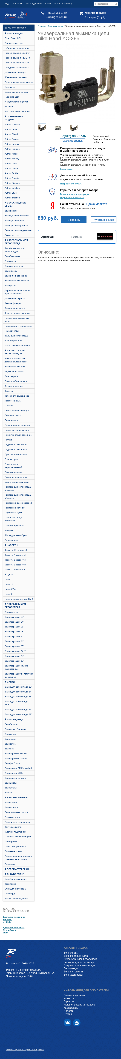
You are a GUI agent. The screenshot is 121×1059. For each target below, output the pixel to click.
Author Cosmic (12, 139)
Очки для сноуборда (15, 888)
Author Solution (12, 188)
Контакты (17, 4)
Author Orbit (11, 163)
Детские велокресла (15, 298)
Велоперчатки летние (16, 758)
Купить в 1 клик (104, 219)
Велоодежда (15, 719)
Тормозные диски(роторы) (18, 503)
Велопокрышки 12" (14, 617)
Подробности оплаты (71, 183)
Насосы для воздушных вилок (17, 319)
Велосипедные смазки (16, 812)
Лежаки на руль (13, 400)
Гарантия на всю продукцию (74, 194)
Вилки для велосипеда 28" (18, 709)
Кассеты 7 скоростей (15, 555)
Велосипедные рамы (15, 366)
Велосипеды (15, 33)
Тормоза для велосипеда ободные (18, 496)
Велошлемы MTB (14, 773)
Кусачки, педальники (15, 831)
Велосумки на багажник (17, 215)
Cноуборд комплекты (15, 879)
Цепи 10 (9, 579)
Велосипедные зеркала (17, 280)
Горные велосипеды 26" (17, 53)
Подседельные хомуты (16, 444)
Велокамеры (11, 612)
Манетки (9, 405)
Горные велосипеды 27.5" (18, 57)
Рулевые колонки (13, 472)
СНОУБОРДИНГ (15, 874)
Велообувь (10, 744)
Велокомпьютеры (14, 266)
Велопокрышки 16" (14, 626)
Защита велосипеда (15, 308)
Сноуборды (10, 893)
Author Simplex (12, 183)
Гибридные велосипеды (17, 48)
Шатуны (9, 530)
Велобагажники (12, 256)
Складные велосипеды (16, 92)
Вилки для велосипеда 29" (18, 714)
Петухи (8, 439)
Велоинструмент (18, 797)
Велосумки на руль (14, 220)
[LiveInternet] (8, 1044)
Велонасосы (11, 271)
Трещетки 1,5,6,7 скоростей (13, 519)
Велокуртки (10, 734)
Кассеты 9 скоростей (15, 564)
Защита (8, 792)
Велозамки (10, 261)
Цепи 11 (9, 584)
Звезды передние (14, 386)
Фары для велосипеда (16, 335)
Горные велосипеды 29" (17, 62)
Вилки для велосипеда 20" (18, 687)
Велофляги (10, 285)
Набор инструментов (15, 846)
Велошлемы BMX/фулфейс (19, 768)
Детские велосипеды (15, 72)
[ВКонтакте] (67, 1022)
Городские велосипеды (17, 67)
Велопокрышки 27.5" (15, 651)
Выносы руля (11, 376)
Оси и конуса (11, 420)
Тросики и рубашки (14, 525)
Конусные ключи (13, 827)
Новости (69, 1011)
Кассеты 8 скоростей (15, 560)
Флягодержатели (13, 340)
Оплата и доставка (33, 4)
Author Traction (12, 197)
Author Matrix (11, 153)
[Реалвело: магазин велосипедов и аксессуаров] (16, 18)
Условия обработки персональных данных (25, 1049)
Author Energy (12, 144)
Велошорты (11, 783)
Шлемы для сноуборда (16, 898)
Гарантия (69, 1001)
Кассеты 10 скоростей (16, 550)
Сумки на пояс (12, 235)
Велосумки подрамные (16, 225)
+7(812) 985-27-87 (56, 12)
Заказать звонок (73, 141)
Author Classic (12, 134)
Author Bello (11, 129)
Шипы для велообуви (16, 535)
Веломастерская (18, 869)
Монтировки (11, 841)
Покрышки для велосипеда (15, 605)
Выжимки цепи (12, 817)
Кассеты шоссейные (15, 569)
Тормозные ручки (14, 512)
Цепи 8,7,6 (10, 589)
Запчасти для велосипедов (15, 352)
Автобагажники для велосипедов (14, 250)
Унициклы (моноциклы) (17, 101)
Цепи (10, 574)
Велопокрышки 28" (14, 656)
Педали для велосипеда (17, 425)
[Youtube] (77, 1022)
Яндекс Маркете (96, 204)
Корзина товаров (95, 12)
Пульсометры (12, 331)
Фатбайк (9, 106)
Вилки (11, 682)
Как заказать (66, 169)
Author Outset (11, 168)
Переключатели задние (17, 430)
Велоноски (10, 739)
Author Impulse (12, 149)
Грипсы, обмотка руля (16, 381)
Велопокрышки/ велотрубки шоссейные (19, 675)
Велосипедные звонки (16, 275)
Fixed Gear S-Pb (13, 38)
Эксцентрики (11, 540)
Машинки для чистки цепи (18, 836)
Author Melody (12, 158)
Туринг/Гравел (12, 97)
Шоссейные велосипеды (17, 111)
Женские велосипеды (16, 77)
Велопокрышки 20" (14, 636)
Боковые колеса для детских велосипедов (15, 360)
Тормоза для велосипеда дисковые (18, 488)
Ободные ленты (13, 415)
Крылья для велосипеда (17, 313)
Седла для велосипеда (17, 482)
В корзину (73, 219)
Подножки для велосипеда (18, 326)
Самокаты (10, 87)
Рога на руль (11, 459)
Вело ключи (11, 802)
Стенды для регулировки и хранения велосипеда (18, 858)
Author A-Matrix (12, 124)
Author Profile (11, 173)
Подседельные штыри (16, 449)
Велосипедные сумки (15, 204)
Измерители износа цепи (18, 822)
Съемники (10, 864)
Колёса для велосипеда (17, 396)
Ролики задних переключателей (13, 466)
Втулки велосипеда (14, 371)
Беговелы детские (14, 43)
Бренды (6, 4)
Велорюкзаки (11, 210)
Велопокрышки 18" (14, 631)
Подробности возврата (72, 197)
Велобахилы (11, 724)
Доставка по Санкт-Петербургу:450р (13, 930)
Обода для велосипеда (17, 410)
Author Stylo (11, 193)
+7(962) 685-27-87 (56, 17)
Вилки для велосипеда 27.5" (16, 703)
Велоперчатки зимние (16, 753)
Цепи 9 (8, 594)
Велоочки (9, 748)
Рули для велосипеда (16, 477)
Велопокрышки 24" (14, 641)
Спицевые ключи (13, 851)
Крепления (10, 884)
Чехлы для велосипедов (17, 345)
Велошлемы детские (15, 778)
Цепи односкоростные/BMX (19, 599)
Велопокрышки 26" (14, 646)
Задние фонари (13, 303)
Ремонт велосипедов (64, 4)
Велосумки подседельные (18, 230)
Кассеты (12, 545)
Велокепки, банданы (15, 729)
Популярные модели (14, 118)
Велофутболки (12, 763)
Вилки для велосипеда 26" (18, 696)
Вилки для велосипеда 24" (18, 691)
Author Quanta (12, 178)
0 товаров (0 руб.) (95, 17)
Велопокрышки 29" (14, 661)
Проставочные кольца (16, 454)
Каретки (9, 391)
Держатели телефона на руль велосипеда (17, 292)
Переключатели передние (18, 435)
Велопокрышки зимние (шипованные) (16, 667)
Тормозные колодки (15, 507)
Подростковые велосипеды (19, 82)
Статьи (48, 4)
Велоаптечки (11, 807)
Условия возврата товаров (79, 1004)
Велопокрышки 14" (14, 622)
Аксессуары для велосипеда (16, 242)
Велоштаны (11, 787)
